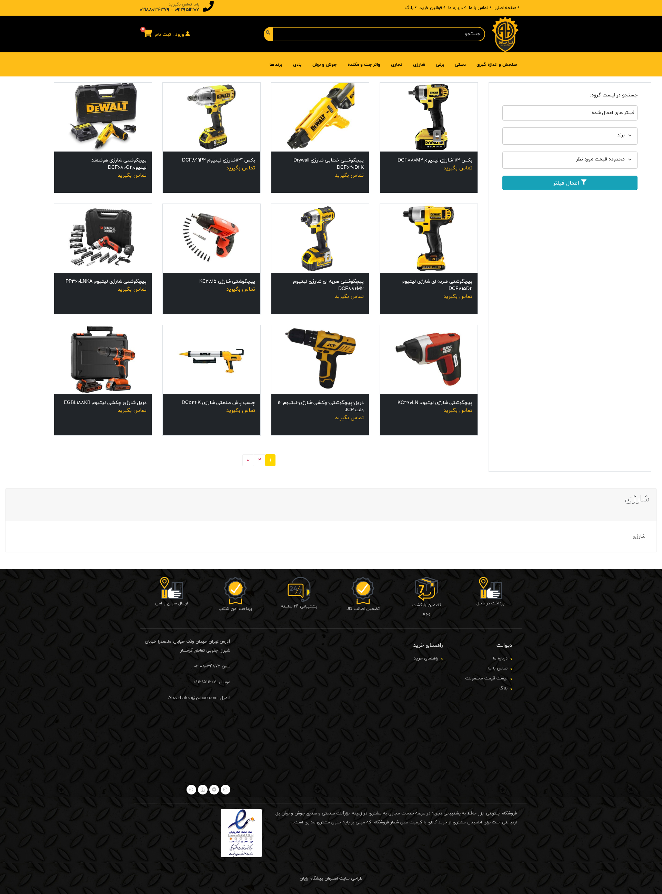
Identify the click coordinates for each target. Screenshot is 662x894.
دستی (460, 65)
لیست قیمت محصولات (486, 678)
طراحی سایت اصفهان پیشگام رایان (331, 878)
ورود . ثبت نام (170, 34)
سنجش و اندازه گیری (497, 65)
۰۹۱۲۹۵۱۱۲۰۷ (186, 9)
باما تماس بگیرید (184, 4)
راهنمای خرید (426, 658)
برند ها (276, 65)
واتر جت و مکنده (364, 65)
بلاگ (409, 8)
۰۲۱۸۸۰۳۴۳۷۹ (154, 9)
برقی (440, 65)
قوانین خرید (431, 8)
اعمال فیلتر (567, 183)
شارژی (419, 65)
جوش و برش (324, 65)
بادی (297, 65)
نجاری (396, 65)
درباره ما (455, 8)
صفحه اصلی (505, 8)
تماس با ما (478, 8)
